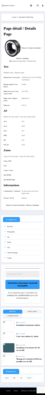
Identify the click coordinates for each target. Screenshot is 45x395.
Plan (14, 378)
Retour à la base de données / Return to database (22, 205)
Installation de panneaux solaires (28, 325)
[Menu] (31, 5)
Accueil (8, 390)
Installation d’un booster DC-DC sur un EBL (28, 349)
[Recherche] (38, 5)
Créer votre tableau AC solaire (27, 336)
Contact (16, 390)
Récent (13, 311)
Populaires (32, 311)
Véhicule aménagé (12, 253)
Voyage (9, 258)
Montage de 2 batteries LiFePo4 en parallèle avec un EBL (29, 360)
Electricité (10, 226)
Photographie (11, 232)
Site (8, 237)
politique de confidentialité (18, 295)
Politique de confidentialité (28, 390)
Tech (8, 247)
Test (21, 378)
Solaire (9, 242)
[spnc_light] (43, 6)
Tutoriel (29, 378)
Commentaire (12, 316)
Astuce (7, 378)
